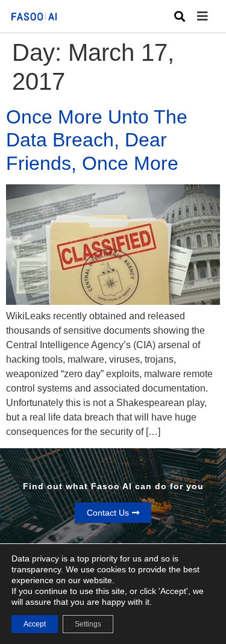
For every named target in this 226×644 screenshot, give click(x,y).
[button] (211, 16)
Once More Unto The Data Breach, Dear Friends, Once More (96, 140)
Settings (88, 624)
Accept (35, 624)
